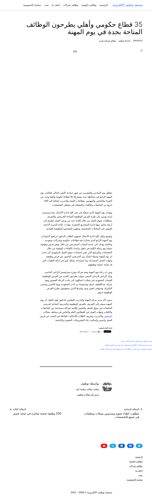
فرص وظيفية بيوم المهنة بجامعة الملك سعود (136, 341)
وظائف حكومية (88, 5)
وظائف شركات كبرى (107, 41)
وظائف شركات (70, 5)
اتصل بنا (56, 5)
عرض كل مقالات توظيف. (88, 394)
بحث (46, 5)
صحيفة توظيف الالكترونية (127, 5)
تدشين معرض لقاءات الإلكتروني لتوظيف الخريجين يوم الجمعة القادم (128, 345)
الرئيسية (104, 5)
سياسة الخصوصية (32, 5)
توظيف (121, 41)
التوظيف (108, 316)
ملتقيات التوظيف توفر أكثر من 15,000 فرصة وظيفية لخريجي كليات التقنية (126, 349)
